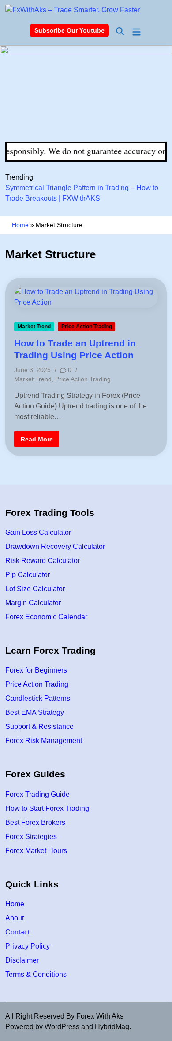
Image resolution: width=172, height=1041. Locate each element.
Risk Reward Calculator (42, 560)
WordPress (62, 1026)
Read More (36, 441)
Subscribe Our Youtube (69, 30)
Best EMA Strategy (34, 712)
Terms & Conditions (36, 974)
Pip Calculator (27, 574)
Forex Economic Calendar (46, 617)
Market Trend (34, 327)
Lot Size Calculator (35, 588)
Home (20, 224)
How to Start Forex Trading (47, 808)
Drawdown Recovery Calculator (55, 546)
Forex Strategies (31, 836)
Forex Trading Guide (37, 794)
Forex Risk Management (43, 740)
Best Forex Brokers (35, 822)
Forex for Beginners (36, 670)
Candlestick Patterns (37, 698)
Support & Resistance (39, 726)
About (14, 918)
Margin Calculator (33, 603)
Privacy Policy (27, 946)
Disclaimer (22, 960)
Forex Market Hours (36, 850)
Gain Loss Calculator (38, 532)
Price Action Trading (86, 327)
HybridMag (112, 1026)
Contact (17, 932)
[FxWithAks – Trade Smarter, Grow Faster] (86, 93)
